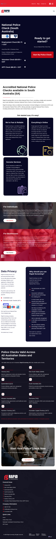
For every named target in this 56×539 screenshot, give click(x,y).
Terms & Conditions (44, 534)
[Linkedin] (50, 3)
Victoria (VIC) (5, 371)
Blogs (38, 3)
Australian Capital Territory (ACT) (39, 410)
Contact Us (43, 3)
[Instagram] (52, 3)
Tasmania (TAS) (34, 398)
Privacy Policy (37, 534)
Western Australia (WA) (8, 398)
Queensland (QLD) (7, 383)
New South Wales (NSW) (36, 371)
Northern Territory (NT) (8, 410)
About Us (34, 3)
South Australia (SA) (35, 383)
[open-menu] (54, 11)
